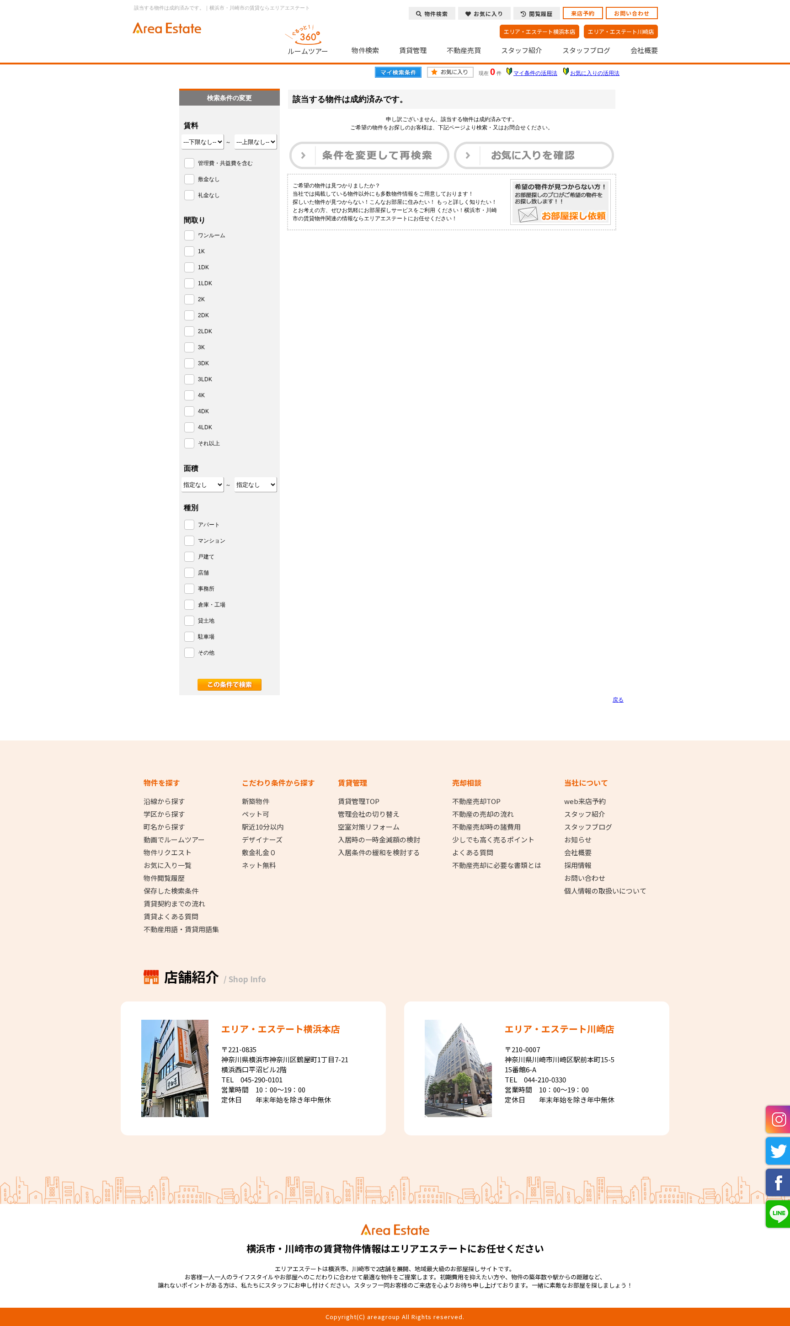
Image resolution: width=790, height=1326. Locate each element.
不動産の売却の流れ (483, 814)
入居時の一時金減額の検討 (379, 840)
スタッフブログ (586, 50)
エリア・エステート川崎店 (621, 31)
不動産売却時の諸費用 (486, 827)
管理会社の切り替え (369, 814)
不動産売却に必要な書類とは (496, 865)
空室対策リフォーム (369, 827)
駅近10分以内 (262, 827)
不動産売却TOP (476, 801)
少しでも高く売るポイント (493, 840)
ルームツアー (308, 50)
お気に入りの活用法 (594, 73)
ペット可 (255, 814)
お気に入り (488, 13)
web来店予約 (585, 801)
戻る (618, 700)
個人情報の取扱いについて (605, 891)
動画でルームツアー (174, 840)
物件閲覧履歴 (164, 878)
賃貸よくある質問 (171, 916)
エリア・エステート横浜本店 (539, 31)
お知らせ (578, 840)
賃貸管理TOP (358, 801)
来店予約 (583, 13)
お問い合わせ (632, 13)
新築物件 (255, 801)
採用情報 (578, 865)
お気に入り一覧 (168, 865)
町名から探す (164, 827)
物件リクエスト (168, 852)
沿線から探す (164, 801)
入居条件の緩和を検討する (379, 852)
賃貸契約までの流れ (174, 904)
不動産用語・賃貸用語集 (181, 929)
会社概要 (644, 50)
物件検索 (365, 50)
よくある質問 (472, 852)
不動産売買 (464, 50)
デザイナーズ (262, 840)
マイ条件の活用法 (535, 73)
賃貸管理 (413, 50)
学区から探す (164, 814)
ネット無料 (259, 865)
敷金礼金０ (259, 852)
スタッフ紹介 (521, 50)
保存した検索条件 (171, 891)
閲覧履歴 (541, 13)
